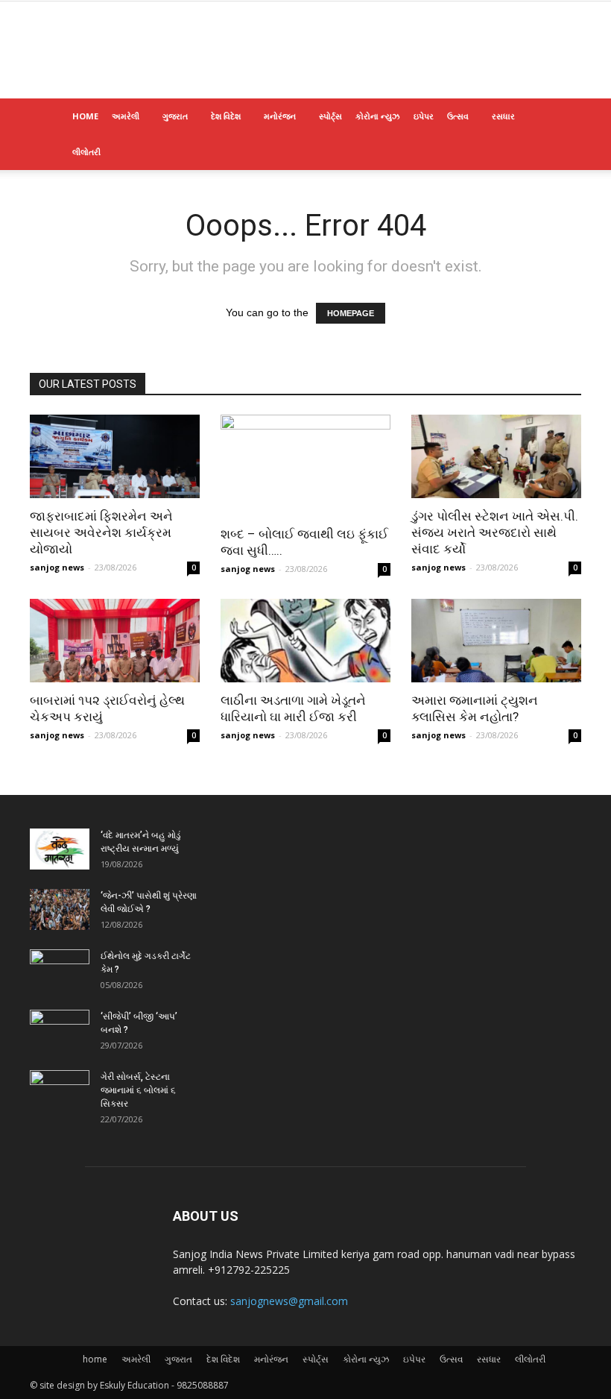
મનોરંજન (280, 116)
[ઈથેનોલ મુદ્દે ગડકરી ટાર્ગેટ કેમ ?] (59, 970)
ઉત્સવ (458, 116)
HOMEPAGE (350, 313)
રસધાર (503, 116)
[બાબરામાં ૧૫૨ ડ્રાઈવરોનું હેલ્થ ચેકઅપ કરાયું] (115, 640)
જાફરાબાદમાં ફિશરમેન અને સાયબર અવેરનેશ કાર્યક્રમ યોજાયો (101, 532)
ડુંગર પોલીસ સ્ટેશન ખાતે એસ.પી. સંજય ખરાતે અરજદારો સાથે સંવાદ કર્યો (494, 532)
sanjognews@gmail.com (289, 1301)
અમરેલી (125, 116)
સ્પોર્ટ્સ (330, 116)
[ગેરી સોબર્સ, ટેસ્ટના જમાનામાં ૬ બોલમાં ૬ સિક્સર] (59, 1091)
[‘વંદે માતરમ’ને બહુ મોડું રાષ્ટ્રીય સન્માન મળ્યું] (59, 849)
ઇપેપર (424, 116)
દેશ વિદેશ (226, 116)
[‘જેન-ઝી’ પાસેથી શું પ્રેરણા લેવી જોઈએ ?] (59, 909)
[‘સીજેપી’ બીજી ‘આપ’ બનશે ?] (59, 1030)
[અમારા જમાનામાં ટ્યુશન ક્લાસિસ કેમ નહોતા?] (496, 640)
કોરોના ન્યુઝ (377, 116)
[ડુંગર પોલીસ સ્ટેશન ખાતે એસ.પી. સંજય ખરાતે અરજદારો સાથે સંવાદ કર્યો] (496, 456)
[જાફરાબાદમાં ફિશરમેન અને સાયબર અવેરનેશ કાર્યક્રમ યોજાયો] (115, 456)
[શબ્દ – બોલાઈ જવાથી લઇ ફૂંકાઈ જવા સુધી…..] (305, 465)
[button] (563, 117)
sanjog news (57, 567)
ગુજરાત (175, 116)
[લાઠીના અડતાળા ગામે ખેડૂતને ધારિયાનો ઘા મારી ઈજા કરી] (305, 640)
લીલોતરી (86, 151)
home (85, 116)
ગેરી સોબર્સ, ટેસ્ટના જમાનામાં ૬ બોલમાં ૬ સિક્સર (138, 1090)
